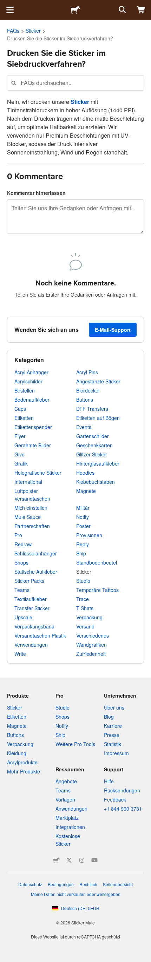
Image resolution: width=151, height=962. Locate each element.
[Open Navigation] (10, 10)
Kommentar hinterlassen (36, 192)
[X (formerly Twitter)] (69, 860)
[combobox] (75, 82)
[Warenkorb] (141, 10)
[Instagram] (82, 860)
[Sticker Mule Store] (56, 860)
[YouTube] (94, 860)
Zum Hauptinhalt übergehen (5, 5)
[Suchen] (121, 10)
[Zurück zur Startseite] (75, 10)
